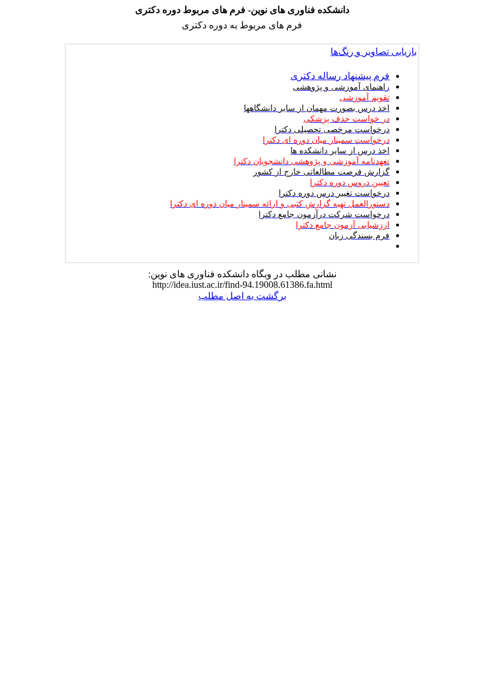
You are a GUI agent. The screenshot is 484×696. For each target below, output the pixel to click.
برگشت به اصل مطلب (242, 296)
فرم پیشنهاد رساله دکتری (340, 76)
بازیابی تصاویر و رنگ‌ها (374, 52)
